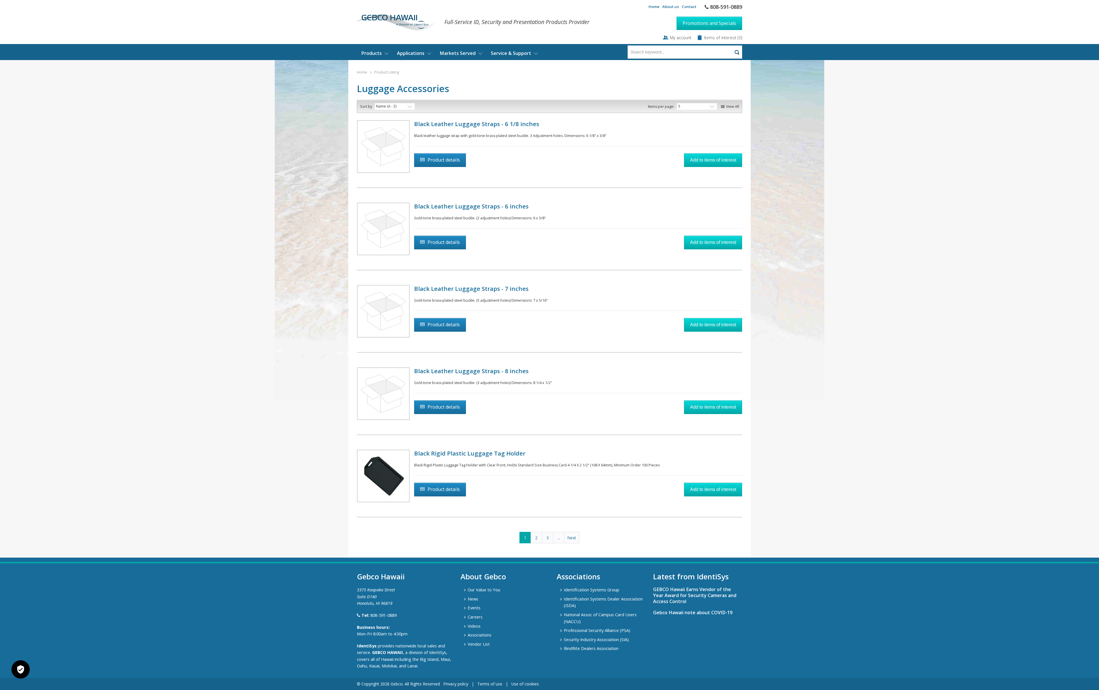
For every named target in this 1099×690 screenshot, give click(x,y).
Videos (474, 626)
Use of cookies (525, 684)
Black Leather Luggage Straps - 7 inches (471, 289)
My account (680, 37)
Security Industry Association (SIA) (596, 639)
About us (670, 6)
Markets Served (458, 53)
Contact (689, 6)
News (473, 599)
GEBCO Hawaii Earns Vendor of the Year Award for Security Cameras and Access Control (694, 595)
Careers (475, 617)
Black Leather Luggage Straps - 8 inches (471, 371)
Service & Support (511, 53)
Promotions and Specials (709, 23)
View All (732, 106)
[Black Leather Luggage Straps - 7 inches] (383, 311)
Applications (410, 53)
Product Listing (386, 72)
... (559, 537)
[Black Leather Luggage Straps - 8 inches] (383, 393)
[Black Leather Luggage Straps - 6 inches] (383, 229)
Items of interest (721, 37)
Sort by (366, 106)
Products (371, 53)
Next (571, 537)
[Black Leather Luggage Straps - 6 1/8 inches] (383, 146)
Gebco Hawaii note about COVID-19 (692, 612)
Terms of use (489, 684)
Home (654, 6)
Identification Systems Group (591, 589)
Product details (444, 160)
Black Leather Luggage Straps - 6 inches (471, 206)
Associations (479, 635)
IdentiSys (367, 646)
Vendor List (479, 644)
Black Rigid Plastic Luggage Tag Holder (469, 453)
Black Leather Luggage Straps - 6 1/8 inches (476, 124)
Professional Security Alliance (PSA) (597, 630)
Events (474, 608)
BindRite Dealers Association (591, 648)
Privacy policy (455, 684)
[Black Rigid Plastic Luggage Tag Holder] (383, 476)
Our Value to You (484, 589)
